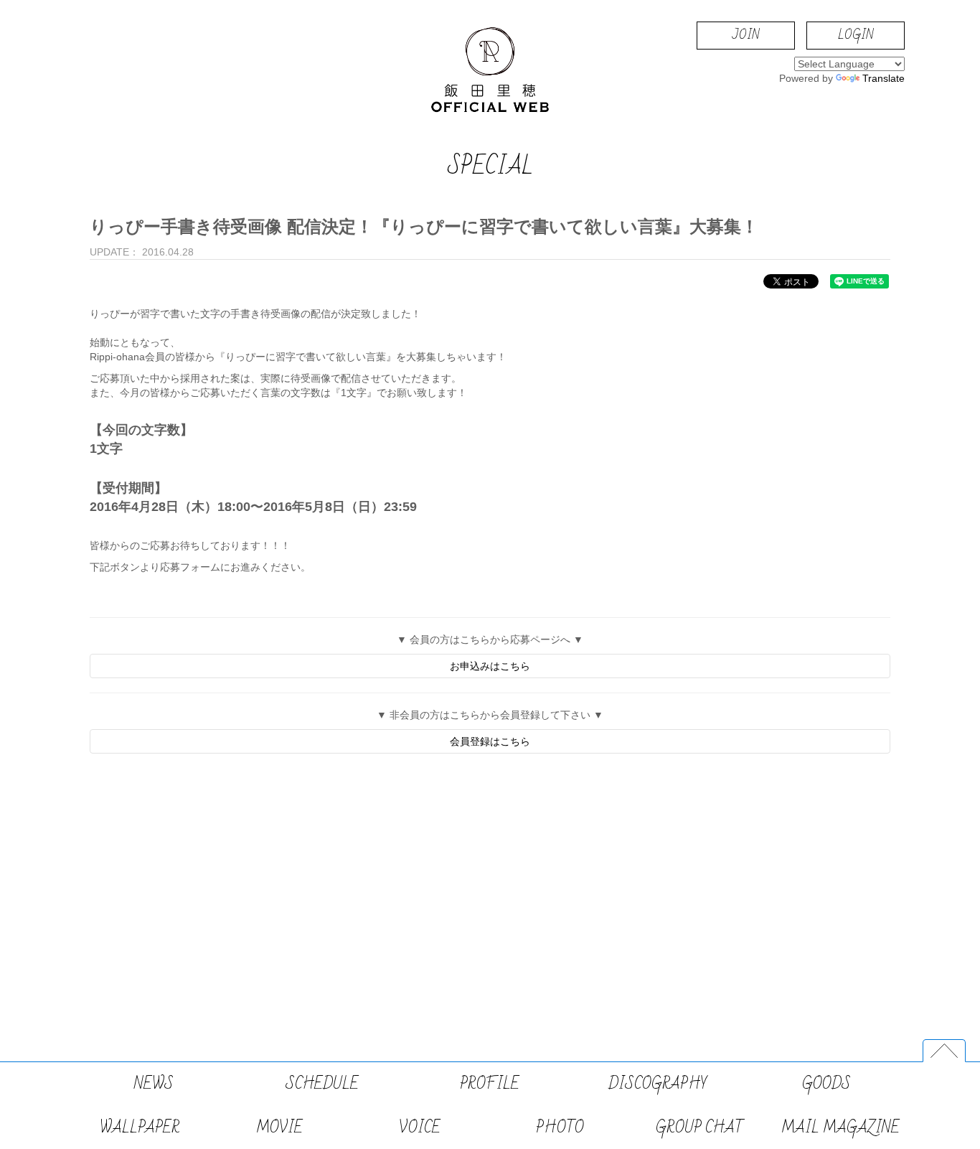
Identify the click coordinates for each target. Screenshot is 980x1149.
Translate (883, 78)
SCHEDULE (322, 1084)
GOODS (826, 1084)
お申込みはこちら (490, 666)
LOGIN (855, 35)
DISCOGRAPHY (657, 1084)
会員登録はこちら (490, 741)
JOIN (745, 35)
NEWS (154, 1084)
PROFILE (489, 1084)
